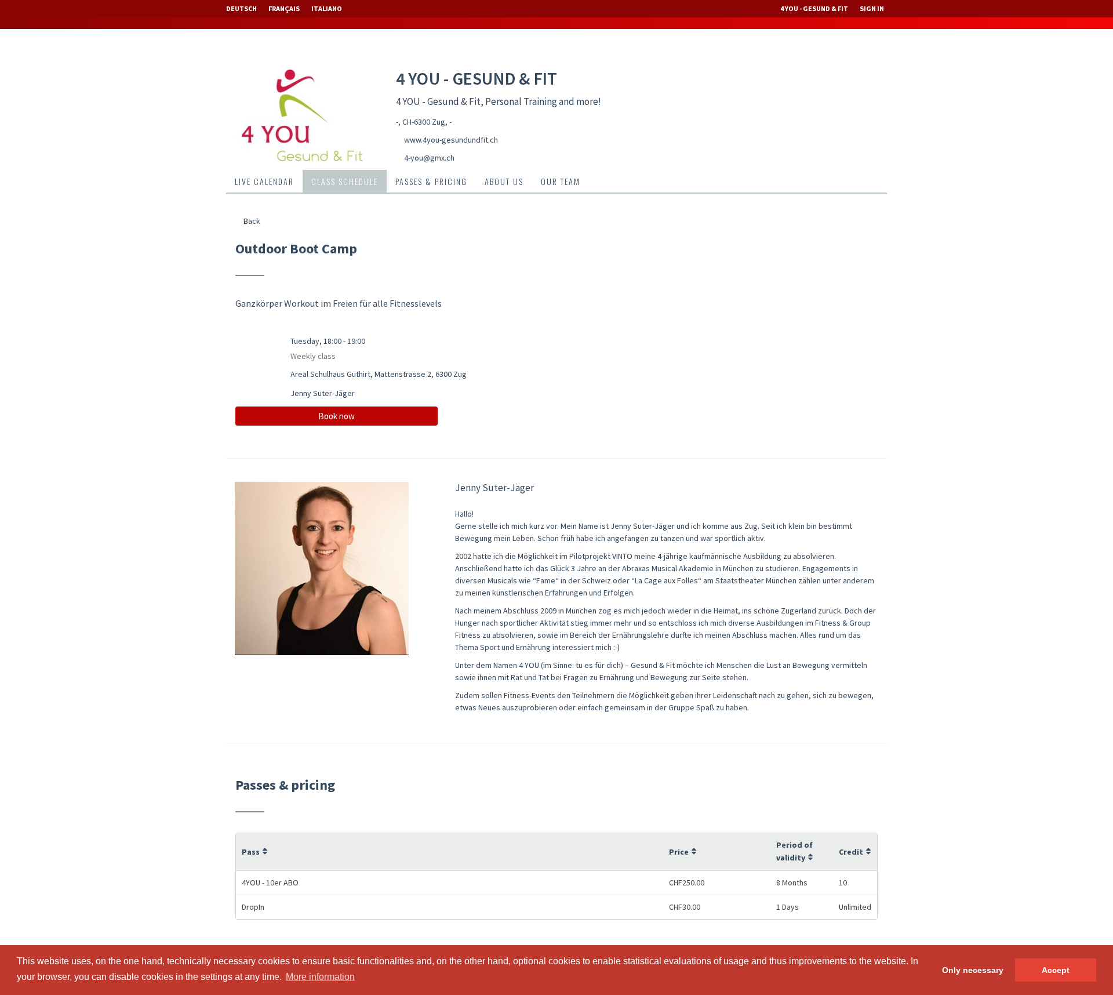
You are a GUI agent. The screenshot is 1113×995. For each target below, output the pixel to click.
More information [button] (320, 977)
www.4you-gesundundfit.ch (451, 140)
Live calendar (264, 181)
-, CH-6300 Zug (420, 122)
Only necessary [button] (972, 970)
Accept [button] (1056, 970)
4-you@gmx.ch (429, 157)
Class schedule (344, 181)
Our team (560, 181)
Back (251, 221)
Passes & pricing (431, 181)
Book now (336, 416)
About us (504, 181)
